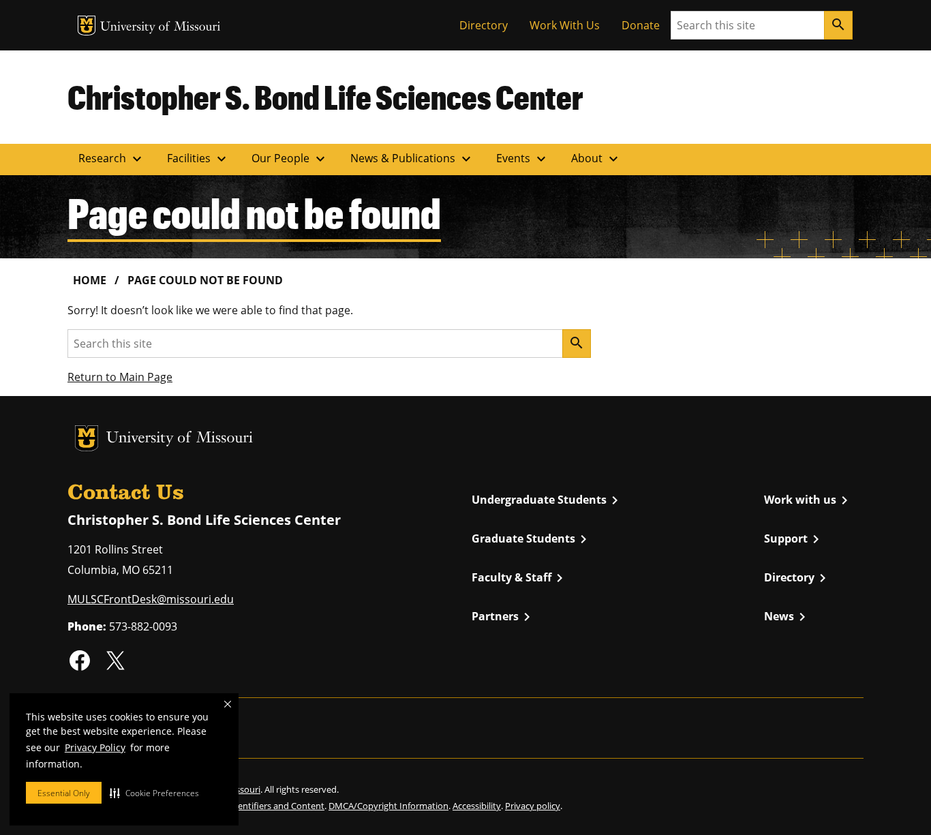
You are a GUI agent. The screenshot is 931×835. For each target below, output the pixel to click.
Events (522, 159)
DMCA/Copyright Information (388, 806)
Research (111, 159)
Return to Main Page (119, 376)
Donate (641, 25)
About (596, 159)
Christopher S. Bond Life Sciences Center (325, 97)
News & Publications (412, 159)
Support (794, 539)
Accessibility (477, 806)
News (787, 617)
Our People (290, 159)
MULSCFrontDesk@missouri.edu (150, 599)
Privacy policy (532, 806)
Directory (483, 25)
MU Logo (86, 25)
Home (89, 280)
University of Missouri (160, 27)
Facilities (198, 159)
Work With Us (565, 25)
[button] (154, 793)
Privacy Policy (95, 747)
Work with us (808, 500)
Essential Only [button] (63, 793)
